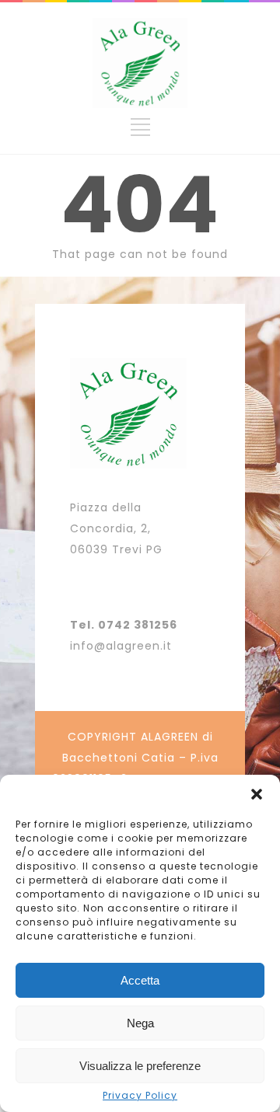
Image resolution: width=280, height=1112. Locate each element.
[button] (256, 794)
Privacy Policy (140, 1095)
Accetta (140, 980)
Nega (140, 1023)
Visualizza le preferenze (140, 1065)
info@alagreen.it (121, 646)
